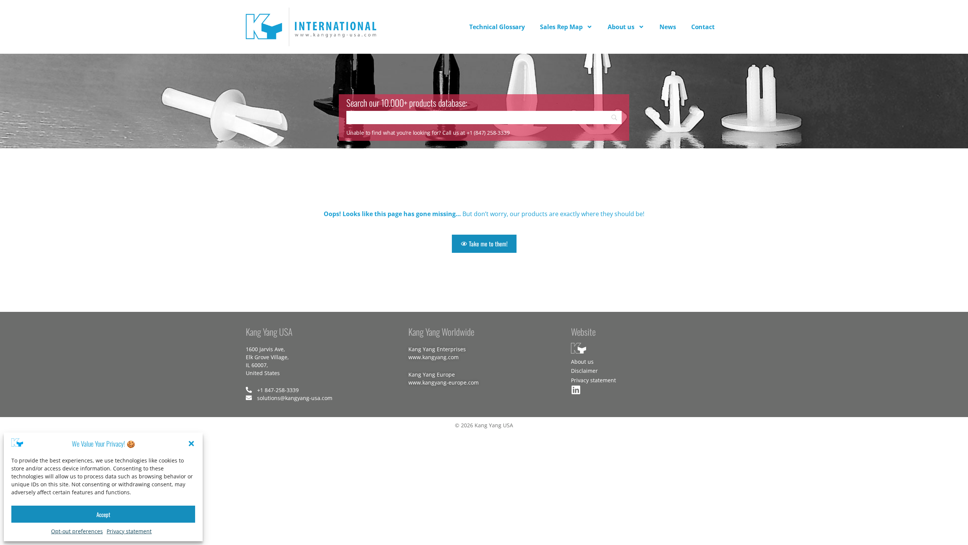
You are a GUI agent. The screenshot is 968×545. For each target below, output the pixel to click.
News (667, 27)
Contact (703, 27)
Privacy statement (129, 531)
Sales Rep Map (561, 27)
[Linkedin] (576, 390)
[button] (191, 443)
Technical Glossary (497, 27)
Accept (103, 514)
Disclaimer (584, 370)
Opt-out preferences (77, 531)
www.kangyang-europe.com (443, 382)
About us (621, 27)
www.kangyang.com (433, 357)
